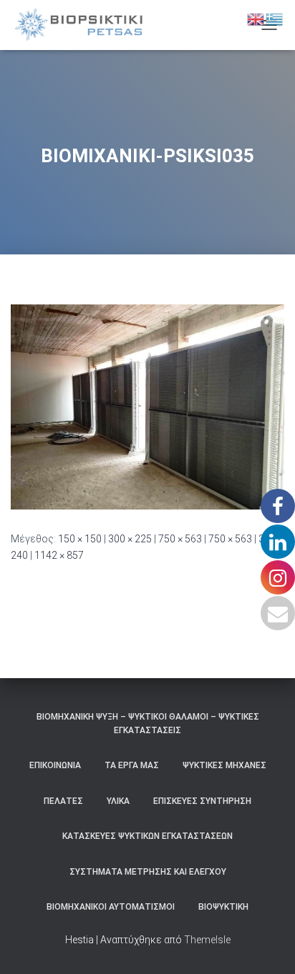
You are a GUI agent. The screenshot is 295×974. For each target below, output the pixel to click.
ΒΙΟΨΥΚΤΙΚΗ (223, 907)
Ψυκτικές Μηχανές (224, 765)
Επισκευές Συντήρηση (202, 801)
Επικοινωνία (55, 765)
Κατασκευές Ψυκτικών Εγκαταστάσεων (147, 836)
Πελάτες (63, 801)
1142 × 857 (59, 555)
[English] (256, 18)
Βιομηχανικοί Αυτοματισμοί (111, 907)
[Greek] (275, 18)
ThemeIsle (207, 939)
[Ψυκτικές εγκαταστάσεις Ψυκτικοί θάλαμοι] (84, 25)
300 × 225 (130, 539)
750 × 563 (180, 539)
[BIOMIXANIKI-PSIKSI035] (147, 406)
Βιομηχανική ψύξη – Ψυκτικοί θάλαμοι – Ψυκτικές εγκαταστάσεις (148, 723)
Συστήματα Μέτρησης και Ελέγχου (147, 872)
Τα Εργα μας (132, 765)
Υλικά (118, 801)
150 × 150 (80, 539)
